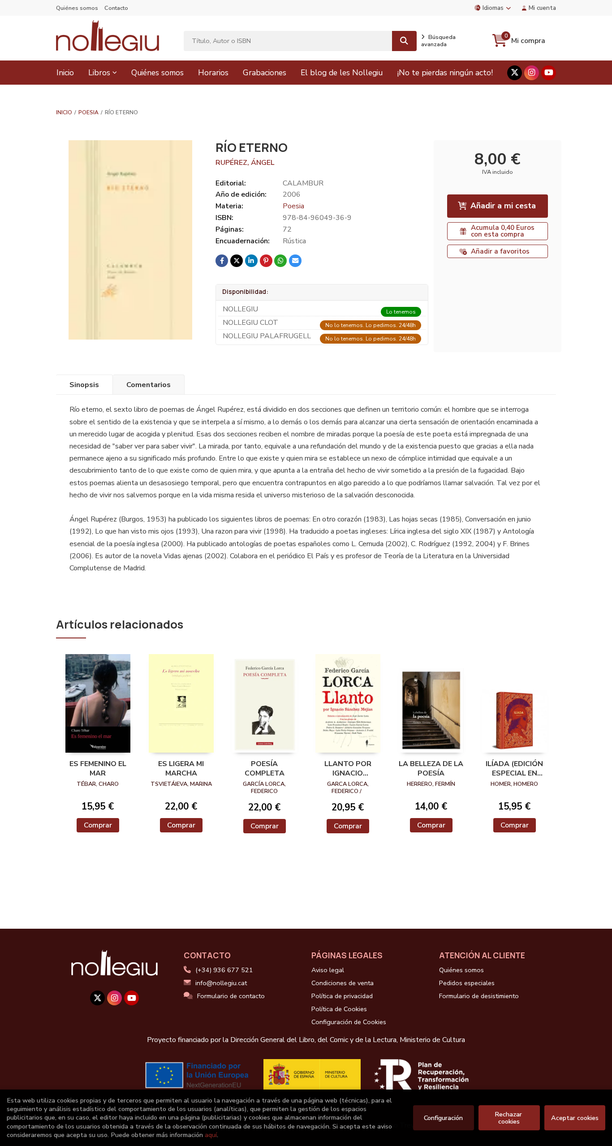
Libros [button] (99, 72)
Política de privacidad (342, 995)
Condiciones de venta (342, 982)
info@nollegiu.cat (221, 982)
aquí (211, 1134)
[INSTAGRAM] (531, 72)
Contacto (116, 8)
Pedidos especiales (467, 982)
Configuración (443, 1117)
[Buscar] (404, 41)
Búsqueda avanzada (438, 41)
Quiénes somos (77, 8)
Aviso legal (327, 969)
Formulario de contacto (231, 995)
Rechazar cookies (509, 1118)
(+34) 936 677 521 (224, 969)
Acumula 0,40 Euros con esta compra (502, 231)
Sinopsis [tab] (84, 385)
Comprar (98, 825)
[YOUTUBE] (548, 72)
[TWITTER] (514, 72)
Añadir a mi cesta (503, 205)
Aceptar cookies (575, 1117)
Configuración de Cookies (348, 1021)
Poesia (88, 112)
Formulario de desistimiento (479, 995)
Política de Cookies (339, 1008)
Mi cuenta (542, 8)
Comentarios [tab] (148, 385)
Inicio (64, 112)
